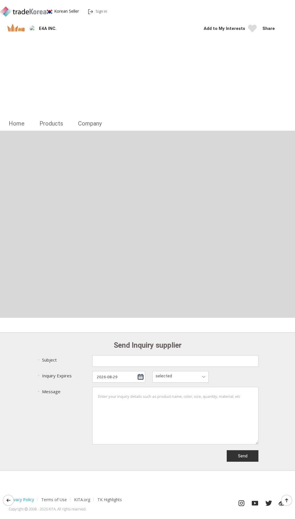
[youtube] (255, 502)
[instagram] (241, 502)
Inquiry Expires (54, 376)
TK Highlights (109, 499)
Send (242, 456)
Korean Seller (66, 11)
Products (51, 123)
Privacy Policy (21, 499)
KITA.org (82, 499)
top (286, 500)
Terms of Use (54, 499)
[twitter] (268, 502)
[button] (282, 28)
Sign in (101, 11)
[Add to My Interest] (252, 30)
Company (90, 123)
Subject (47, 360)
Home (16, 123)
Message (48, 391)
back (8, 500)
